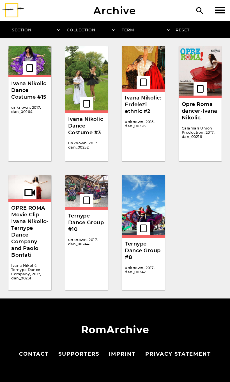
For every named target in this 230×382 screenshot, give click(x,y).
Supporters (78, 354)
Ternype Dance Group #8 (143, 250)
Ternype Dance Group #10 (86, 222)
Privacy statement (178, 354)
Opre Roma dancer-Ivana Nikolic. (199, 111)
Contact (34, 354)
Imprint (122, 354)
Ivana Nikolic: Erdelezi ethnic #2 (143, 104)
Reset (183, 30)
